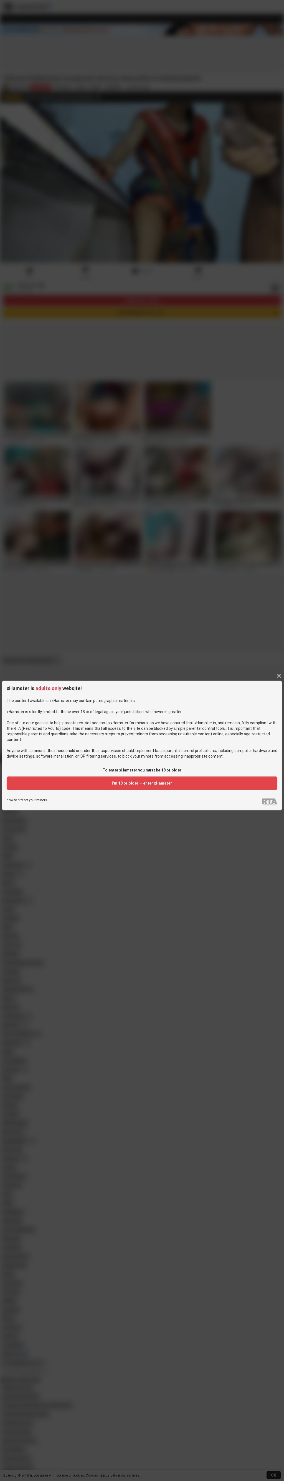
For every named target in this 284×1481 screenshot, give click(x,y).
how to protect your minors (27, 800)
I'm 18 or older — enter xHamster (142, 783)
